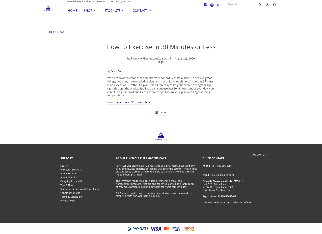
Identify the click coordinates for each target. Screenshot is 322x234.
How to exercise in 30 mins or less (128, 102)
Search (64, 165)
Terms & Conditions (71, 196)
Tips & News (56, 32)
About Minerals (69, 173)
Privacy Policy (67, 200)
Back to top (258, 155)
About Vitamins (68, 177)
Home (72, 10)
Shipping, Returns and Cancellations (80, 189)
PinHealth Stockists (71, 169)
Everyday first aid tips (72, 181)
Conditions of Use (70, 192)
